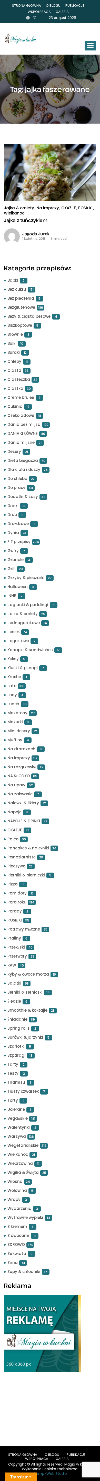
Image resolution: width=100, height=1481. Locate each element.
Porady (14, 911)
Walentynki (18, 1127)
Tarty (12, 1064)
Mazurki (15, 722)
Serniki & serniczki (25, 992)
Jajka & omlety (19, 208)
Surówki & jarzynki (25, 1037)
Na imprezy (47, 208)
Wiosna (15, 1181)
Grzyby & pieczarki (25, 577)
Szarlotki (16, 1046)
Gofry (13, 550)
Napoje (14, 812)
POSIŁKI (85, 208)
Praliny (14, 938)
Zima (12, 1262)
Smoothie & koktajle (27, 1010)
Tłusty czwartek (23, 1091)
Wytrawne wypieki (25, 1217)
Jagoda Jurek (35, 234)
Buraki (13, 352)
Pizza (12, 884)
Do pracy (16, 487)
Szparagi (16, 1055)
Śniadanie (17, 1019)
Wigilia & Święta (23, 1172)
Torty (12, 1100)
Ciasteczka (18, 379)
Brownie (15, 334)
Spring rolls (18, 1028)
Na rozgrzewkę (21, 767)
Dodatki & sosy (22, 496)
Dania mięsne (21, 442)
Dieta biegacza (22, 460)
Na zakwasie (20, 794)
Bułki (11, 343)
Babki (12, 280)
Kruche (14, 676)
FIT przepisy (19, 541)
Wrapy (14, 1199)
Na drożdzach (21, 749)
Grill (11, 568)
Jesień (13, 631)
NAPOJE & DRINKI (23, 821)
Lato (11, 685)
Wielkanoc (14, 213)
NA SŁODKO (18, 776)
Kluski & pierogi (22, 667)
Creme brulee (20, 397)
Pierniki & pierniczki (26, 875)
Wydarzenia (19, 1208)
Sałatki (14, 983)
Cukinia (15, 406)
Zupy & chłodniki (23, 1271)
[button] (90, 45)
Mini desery (18, 731)
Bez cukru (16, 289)
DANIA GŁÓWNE (22, 433)
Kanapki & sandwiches (30, 649)
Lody (12, 695)
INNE (11, 595)
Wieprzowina (20, 1163)
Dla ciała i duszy (23, 469)
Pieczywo (16, 866)
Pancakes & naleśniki (28, 848)
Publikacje (74, 5)
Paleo (12, 839)
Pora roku (16, 902)
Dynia (13, 532)
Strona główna (26, 5)
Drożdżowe (18, 523)
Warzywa (16, 1136)
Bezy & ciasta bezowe (29, 316)
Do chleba (17, 478)
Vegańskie (17, 1118)
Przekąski (16, 947)
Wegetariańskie (22, 1145)
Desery (14, 451)
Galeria (62, 11)
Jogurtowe (18, 640)
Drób (12, 514)
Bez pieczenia (20, 298)
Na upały (16, 785)
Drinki (12, 505)
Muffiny (14, 740)
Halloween (17, 586)
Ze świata (16, 1253)
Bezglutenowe (21, 307)
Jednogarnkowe (23, 622)
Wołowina (17, 1190)
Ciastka (15, 388)
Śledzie (14, 1001)
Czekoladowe (20, 415)
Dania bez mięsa (24, 424)
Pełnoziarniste (21, 857)
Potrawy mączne (23, 929)
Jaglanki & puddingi (27, 604)
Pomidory (17, 893)
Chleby (14, 361)
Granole (15, 559)
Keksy (13, 658)
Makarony (17, 713)
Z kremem (17, 1226)
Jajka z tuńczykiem (25, 220)
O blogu (53, 5)
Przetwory (17, 956)
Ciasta (14, 370)
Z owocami (18, 1235)
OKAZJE (68, 208)
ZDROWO (16, 1244)
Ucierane (16, 1109)
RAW (11, 965)
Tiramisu (16, 1082)
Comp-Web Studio (50, 1473)
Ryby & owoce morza (28, 974)
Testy (12, 1073)
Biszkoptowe (19, 325)
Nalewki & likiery (23, 803)
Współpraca (39, 11)
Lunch (13, 704)
